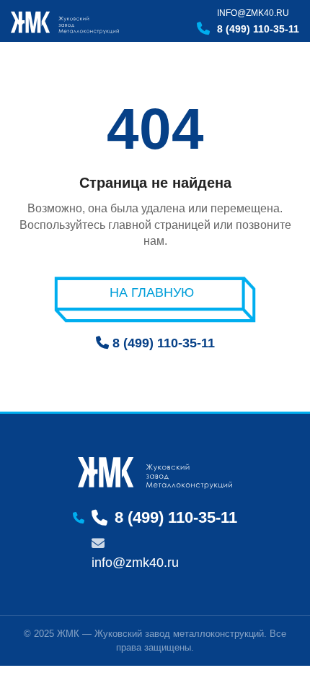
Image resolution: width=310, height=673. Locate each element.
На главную (152, 292)
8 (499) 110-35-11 (258, 29)
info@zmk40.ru (253, 13)
